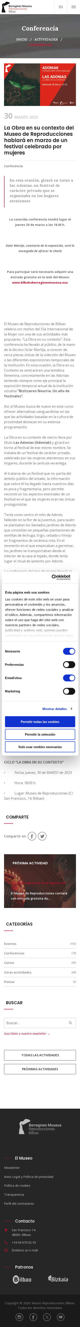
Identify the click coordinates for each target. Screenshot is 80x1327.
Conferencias (14, 953)
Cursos (9, 963)
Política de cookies (17, 1185)
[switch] (69, 664)
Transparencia (14, 1194)
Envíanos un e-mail (25, 1250)
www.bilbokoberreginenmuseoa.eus (40, 282)
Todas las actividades (40, 1055)
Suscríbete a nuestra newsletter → (27, 1034)
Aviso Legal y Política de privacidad (28, 1177)
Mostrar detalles (54, 708)
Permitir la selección (40, 734)
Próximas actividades (40, 1069)
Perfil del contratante (19, 1203)
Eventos (10, 944)
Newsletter (12, 1168)
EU (61, 7)
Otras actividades (17, 972)
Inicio (21, 39)
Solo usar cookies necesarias (40, 747)
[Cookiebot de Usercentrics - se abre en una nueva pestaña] (57, 577)
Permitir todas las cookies (40, 722)
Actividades (46, 39)
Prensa (9, 982)
